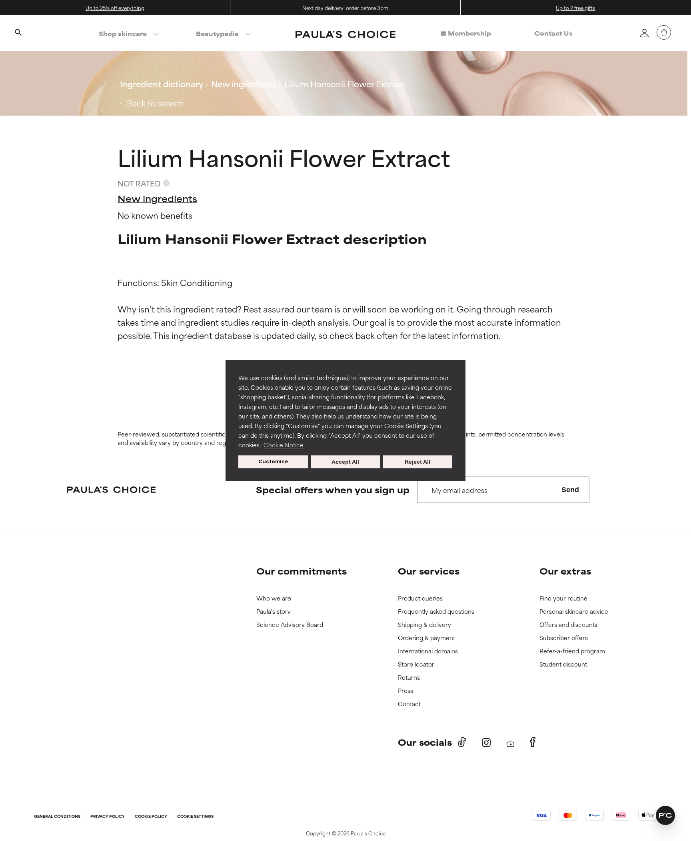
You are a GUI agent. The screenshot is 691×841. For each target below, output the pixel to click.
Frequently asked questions (436, 612)
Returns (409, 678)
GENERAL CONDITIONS (57, 817)
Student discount (563, 664)
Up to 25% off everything (115, 8)
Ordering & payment (426, 638)
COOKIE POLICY (151, 817)
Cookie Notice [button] (284, 444)
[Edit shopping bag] (664, 32)
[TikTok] (462, 742)
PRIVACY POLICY (107, 817)
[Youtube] (510, 742)
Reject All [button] (417, 462)
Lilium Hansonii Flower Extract (344, 83)
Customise (273, 461)
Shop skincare (123, 33)
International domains (428, 651)
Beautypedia (217, 33)
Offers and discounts (568, 625)
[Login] (644, 33)
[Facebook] (532, 742)
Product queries (420, 598)
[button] (665, 815)
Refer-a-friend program (572, 651)
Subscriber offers (563, 638)
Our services (428, 570)
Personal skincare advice (573, 612)
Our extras (565, 570)
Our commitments (301, 570)
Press (405, 691)
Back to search (155, 102)
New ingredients (243, 83)
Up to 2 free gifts (575, 8)
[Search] (18, 33)
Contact (409, 704)
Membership (468, 33)
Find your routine (563, 598)
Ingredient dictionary (161, 83)
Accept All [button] (345, 462)
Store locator (416, 664)
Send (570, 490)
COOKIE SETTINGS (195, 817)
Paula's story (273, 612)
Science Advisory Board (289, 625)
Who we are (273, 598)
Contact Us (553, 33)
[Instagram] (486, 742)
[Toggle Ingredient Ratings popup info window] (166, 183)
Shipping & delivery (424, 625)
